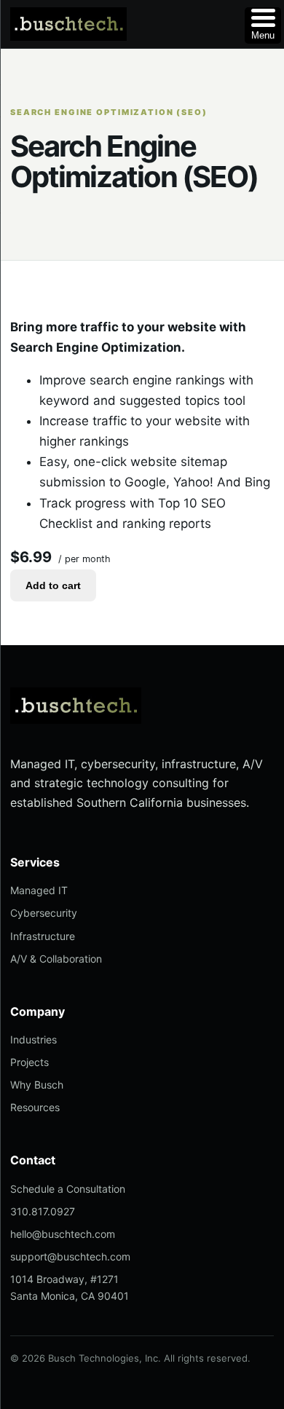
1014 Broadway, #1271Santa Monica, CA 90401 (69, 1287)
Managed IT (39, 890)
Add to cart (53, 585)
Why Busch (36, 1084)
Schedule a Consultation (67, 1189)
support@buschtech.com (70, 1256)
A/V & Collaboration (56, 958)
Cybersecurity (43, 913)
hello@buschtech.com (62, 1234)
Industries (33, 1039)
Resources (35, 1107)
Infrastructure (42, 936)
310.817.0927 (42, 1211)
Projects (29, 1062)
